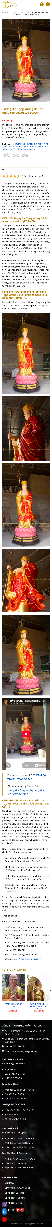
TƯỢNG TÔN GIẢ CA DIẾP (13, 1005)
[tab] (26, 169)
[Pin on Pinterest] (23, 155)
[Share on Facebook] (9, 155)
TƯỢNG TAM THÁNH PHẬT (26, 149)
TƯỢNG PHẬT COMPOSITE (38, 146)
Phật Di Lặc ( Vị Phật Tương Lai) (19, 1147)
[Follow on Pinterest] (18, 1210)
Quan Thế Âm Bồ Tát (14, 1073)
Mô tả (4, 169)
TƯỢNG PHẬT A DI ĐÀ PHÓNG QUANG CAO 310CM (39, 1006)
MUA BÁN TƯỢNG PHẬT (39, 144)
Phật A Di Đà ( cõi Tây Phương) (19, 1167)
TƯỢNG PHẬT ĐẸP (9, 149)
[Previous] (2, 995)
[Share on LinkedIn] (27, 155)
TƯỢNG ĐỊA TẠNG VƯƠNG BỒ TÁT (15, 146)
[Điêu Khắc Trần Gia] (18, 4)
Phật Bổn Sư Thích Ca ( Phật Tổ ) (20, 1089)
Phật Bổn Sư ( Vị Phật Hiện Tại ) (19, 1143)
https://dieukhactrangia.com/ (27, 959)
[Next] (50, 995)
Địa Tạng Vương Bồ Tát (16, 1098)
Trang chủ (6, 13)
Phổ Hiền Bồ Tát (12, 1114)
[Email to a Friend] (18, 155)
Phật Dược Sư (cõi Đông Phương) (20, 1159)
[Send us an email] (13, 1210)
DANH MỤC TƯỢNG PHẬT (21, 13)
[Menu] (48, 4)
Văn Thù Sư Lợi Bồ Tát (15, 1119)
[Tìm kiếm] (42, 4)
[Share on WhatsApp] (5, 155)
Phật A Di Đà (10, 1069)
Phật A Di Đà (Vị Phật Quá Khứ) (19, 1138)
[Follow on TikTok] (9, 1210)
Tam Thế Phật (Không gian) (15, 1153)
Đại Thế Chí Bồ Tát (13, 1078)
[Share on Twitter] (14, 155)
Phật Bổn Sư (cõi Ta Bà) (16, 1163)
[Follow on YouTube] (22, 1210)
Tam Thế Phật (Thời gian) (14, 1132)
